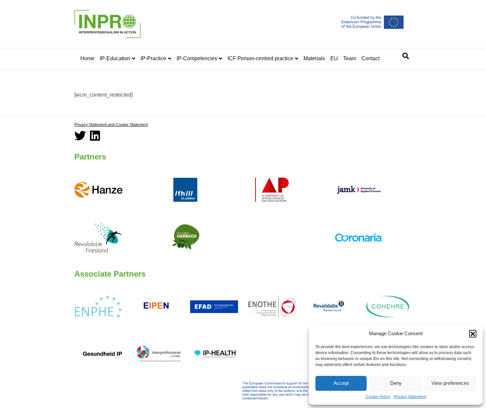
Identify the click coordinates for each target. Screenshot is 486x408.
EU (334, 58)
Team (349, 58)
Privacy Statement (410, 396)
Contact (370, 58)
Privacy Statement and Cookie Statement (111, 124)
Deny (396, 383)
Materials (314, 58)
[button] (472, 333)
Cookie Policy (378, 396)
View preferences (450, 383)
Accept (341, 383)
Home (87, 58)
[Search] (406, 56)
